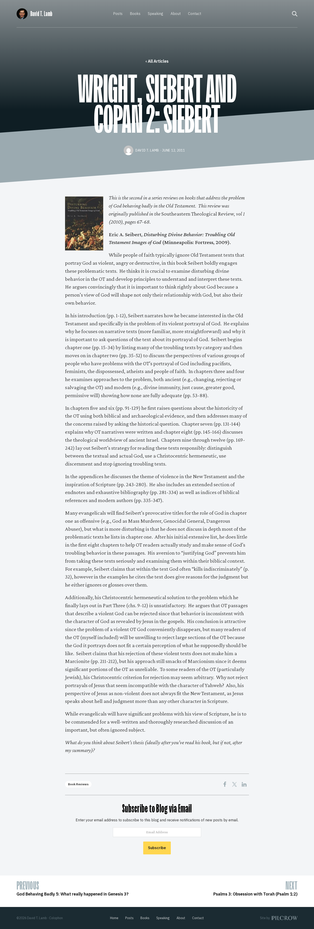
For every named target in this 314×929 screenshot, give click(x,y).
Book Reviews (78, 784)
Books (135, 13)
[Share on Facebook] (225, 784)
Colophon (56, 918)
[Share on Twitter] (234, 784)
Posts (118, 13)
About (176, 13)
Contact (194, 13)
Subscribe (157, 847)
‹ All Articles (157, 61)
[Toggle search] (295, 13)
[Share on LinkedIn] (244, 784)
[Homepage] (22, 13)
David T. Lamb (41, 14)
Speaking (155, 13)
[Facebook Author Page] (279, 14)
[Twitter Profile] (285, 14)
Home (114, 918)
